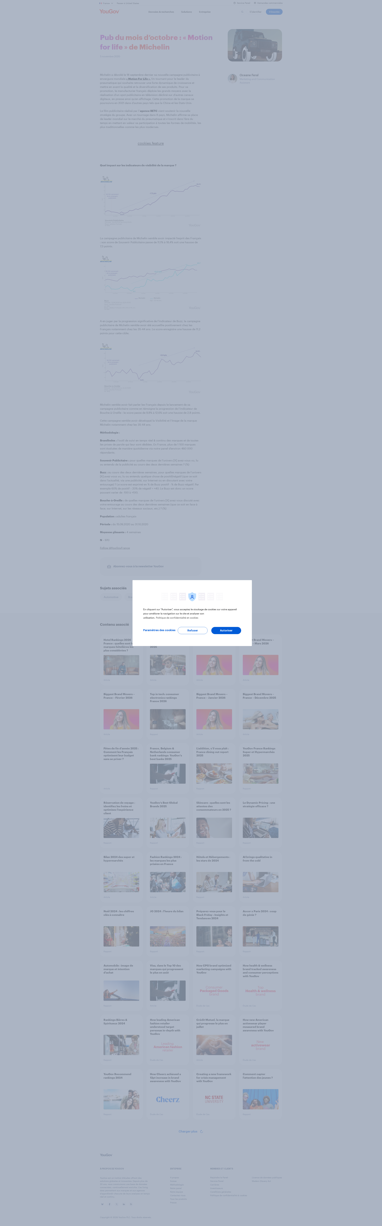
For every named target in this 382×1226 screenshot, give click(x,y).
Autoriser (226, 630)
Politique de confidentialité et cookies (177, 617)
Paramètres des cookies (159, 630)
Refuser (192, 630)
